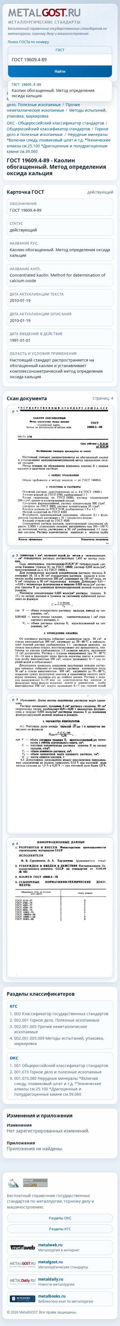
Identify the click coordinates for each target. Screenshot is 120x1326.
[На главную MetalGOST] (13, 1183)
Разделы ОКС (60, 1217)
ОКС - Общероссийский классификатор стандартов (55, 123)
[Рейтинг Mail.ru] (35, 1182)
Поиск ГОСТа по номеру (28, 42)
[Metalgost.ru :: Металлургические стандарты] (44, 16)
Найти (60, 71)
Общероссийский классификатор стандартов (48, 128)
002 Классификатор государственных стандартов (61, 1013)
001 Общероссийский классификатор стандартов (61, 1065)
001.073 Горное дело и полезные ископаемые (58, 1072)
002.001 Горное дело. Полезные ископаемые (56, 1020)
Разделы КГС (60, 1228)
